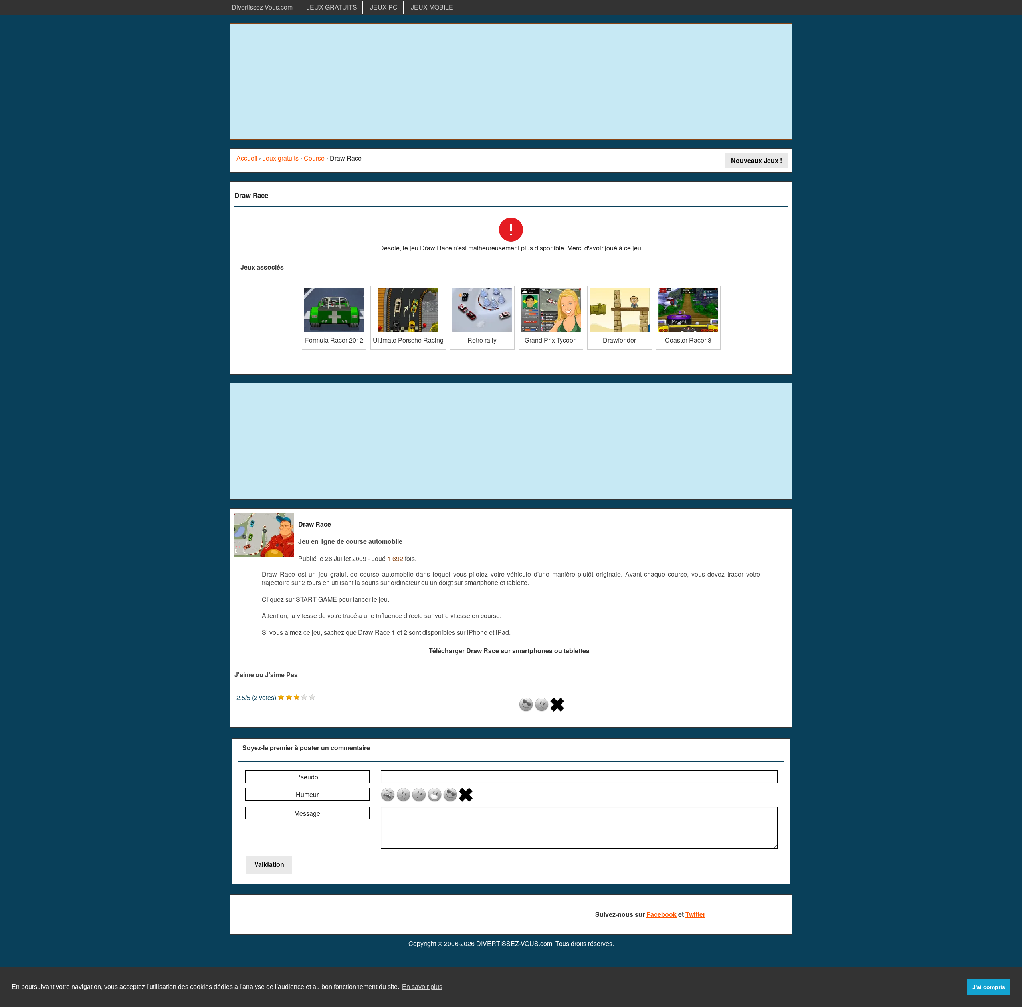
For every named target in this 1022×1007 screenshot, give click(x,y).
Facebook (661, 914)
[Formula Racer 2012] (334, 288)
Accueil (246, 158)
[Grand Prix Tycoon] (551, 288)
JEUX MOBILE (432, 7)
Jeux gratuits (281, 158)
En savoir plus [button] (422, 986)
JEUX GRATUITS (332, 7)
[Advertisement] (511, 81)
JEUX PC (384, 7)
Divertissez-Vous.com (262, 7)
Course (314, 158)
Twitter (695, 914)
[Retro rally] (482, 288)
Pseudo (307, 776)
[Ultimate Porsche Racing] (408, 288)
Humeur (307, 794)
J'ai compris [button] (988, 987)
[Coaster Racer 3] (688, 288)
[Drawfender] (619, 288)
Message (307, 813)
